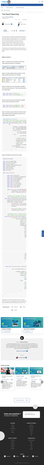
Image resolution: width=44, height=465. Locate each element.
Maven (31, 445)
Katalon (12, 441)
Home (2, 7)
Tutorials (12, 425)
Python (12, 446)
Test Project (12, 440)
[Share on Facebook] (12, 31)
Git (31, 435)
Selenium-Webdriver (9, 7)
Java (31, 447)
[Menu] (42, 2)
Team (13, 430)
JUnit (31, 443)
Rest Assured (31, 426)
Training (12, 426)
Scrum (31, 433)
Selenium (31, 425)
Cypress (12, 443)
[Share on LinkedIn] (16, 31)
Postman (31, 428)
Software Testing (31, 440)
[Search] (39, 2)
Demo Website (12, 428)
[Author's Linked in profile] (11, 24)
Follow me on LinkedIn (21, 351)
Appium (31, 441)
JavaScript (12, 448)
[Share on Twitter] (14, 31)
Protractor (12, 445)
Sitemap (12, 432)
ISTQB (31, 431)
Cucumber (31, 430)
